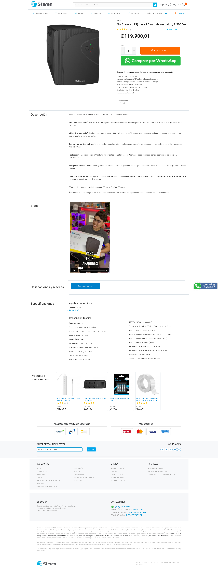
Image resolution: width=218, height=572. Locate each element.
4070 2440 (138, 509)
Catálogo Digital (117, 475)
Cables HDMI (61, 536)
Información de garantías (158, 471)
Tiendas (114, 471)
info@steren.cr (134, 515)
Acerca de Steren (117, 468)
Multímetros (164, 536)
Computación (42, 471)
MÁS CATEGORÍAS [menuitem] (155, 13)
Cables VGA (100, 536)
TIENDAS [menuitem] (180, 13)
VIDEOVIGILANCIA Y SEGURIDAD (47, 487)
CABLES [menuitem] (97, 13)
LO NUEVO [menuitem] (135, 13)
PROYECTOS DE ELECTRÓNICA (84, 478)
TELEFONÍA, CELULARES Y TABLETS (48, 481)
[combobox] (116, 5)
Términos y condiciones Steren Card (161, 475)
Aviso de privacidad (155, 468)
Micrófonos (124, 536)
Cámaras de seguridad (87, 536)
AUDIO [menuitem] (80, 13)
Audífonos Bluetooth (112, 536)
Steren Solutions (117, 478)
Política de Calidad (118, 481)
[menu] (109, 13)
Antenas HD (52, 536)
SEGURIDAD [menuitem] (115, 13)
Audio (39, 468)
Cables (39, 478)
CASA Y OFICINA (79, 475)
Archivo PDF (74, 310)
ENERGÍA (77, 471)
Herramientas (42, 475)
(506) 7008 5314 (122, 506)
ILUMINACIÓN (78, 468)
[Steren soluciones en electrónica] (41, 4)
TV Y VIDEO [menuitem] (62, 13)
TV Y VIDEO (41, 484)
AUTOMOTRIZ (78, 481)
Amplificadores (154, 536)
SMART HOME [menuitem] (41, 13)
